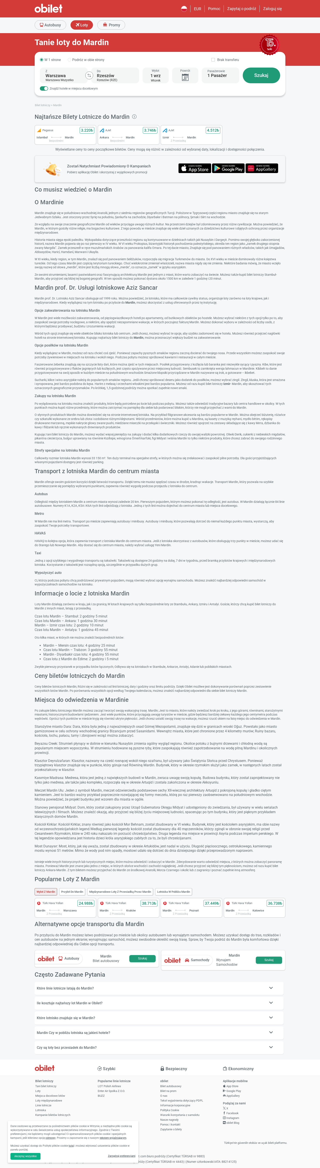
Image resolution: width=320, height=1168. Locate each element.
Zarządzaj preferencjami (121, 1156)
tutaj (71, 1145)
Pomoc (214, 8)
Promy (114, 25)
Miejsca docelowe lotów (50, 1095)
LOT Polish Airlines (109, 1086)
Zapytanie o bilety (171, 1129)
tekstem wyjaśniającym (113, 1137)
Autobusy (52, 25)
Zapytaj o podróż (241, 8)
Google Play (233, 1091)
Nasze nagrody (169, 1119)
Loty (83, 25)
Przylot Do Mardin (72, 891)
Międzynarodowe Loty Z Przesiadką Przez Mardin (120, 891)
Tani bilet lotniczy (45, 1086)
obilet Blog (232, 1122)
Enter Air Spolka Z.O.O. (111, 1091)
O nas (163, 1095)
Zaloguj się (272, 8)
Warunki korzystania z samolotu (179, 1115)
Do (99, 71)
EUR (197, 9)
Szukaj (261, 75)
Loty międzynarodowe (48, 1100)
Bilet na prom (168, 1091)
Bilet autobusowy (170, 1086)
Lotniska (40, 1110)
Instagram (232, 1118)
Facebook (232, 1113)
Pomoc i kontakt (170, 1124)
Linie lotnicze (43, 1105)
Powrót (185, 70)
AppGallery (233, 1095)
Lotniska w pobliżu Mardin (173, 891)
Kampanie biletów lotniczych (52, 1115)
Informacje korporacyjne (175, 1105)
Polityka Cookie (169, 1110)
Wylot (155, 70)
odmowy (50, 1137)
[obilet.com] (59, 12)
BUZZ (101, 1095)
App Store (232, 1086)
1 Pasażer (217, 75)
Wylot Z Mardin (46, 891)
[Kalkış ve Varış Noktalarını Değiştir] (89, 75)
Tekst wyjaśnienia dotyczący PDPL (181, 1100)
